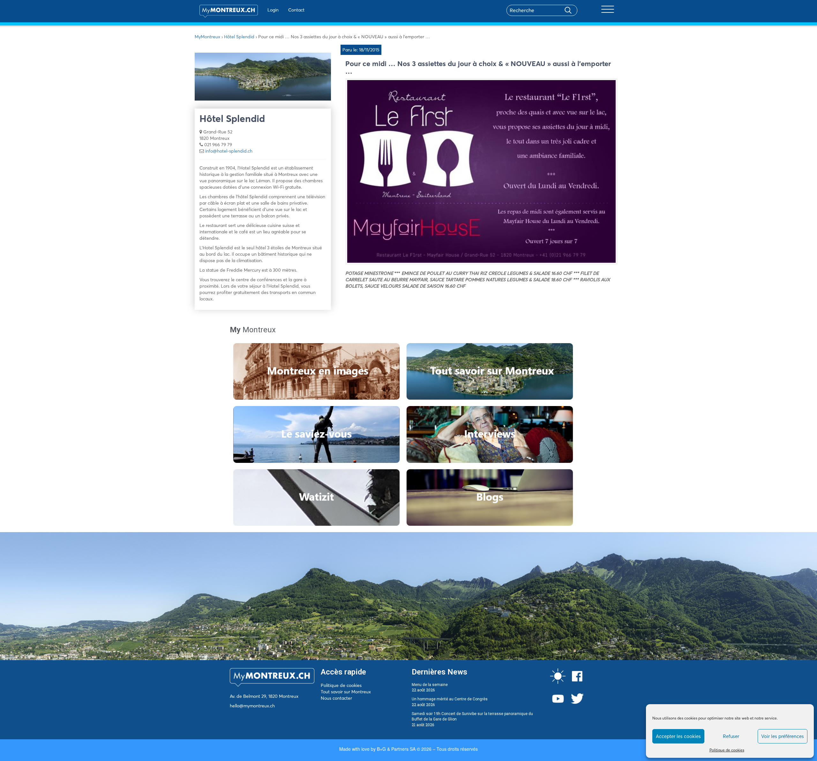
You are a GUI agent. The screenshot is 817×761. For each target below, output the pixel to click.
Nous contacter (336, 698)
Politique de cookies (726, 750)
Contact (296, 10)
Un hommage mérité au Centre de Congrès (450, 699)
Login (273, 10)
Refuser (731, 736)
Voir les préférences (782, 736)
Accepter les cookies (678, 736)
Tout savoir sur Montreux (346, 692)
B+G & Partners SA (396, 749)
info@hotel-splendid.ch (228, 151)
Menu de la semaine (430, 684)
